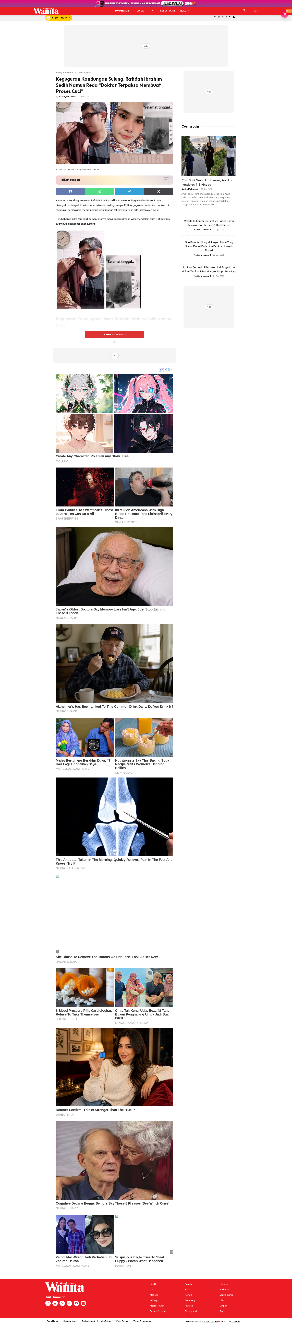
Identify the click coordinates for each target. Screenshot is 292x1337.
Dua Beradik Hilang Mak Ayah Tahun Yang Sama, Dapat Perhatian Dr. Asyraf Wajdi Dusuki (209, 246)
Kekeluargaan (85, 72)
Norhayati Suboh (67, 96)
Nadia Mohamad (190, 189)
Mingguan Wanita (65, 72)
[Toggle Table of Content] (164, 180)
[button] (244, 11)
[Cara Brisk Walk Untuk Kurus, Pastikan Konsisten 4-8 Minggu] (208, 156)
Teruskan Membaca (114, 334)
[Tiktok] (226, 17)
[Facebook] (215, 17)
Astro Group (236, 1321)
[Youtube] (230, 17)
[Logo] (46, 11)
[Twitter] (223, 17)
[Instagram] (219, 17)
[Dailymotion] (234, 17)
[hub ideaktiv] (255, 9)
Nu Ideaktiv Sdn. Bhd (210, 1321)
